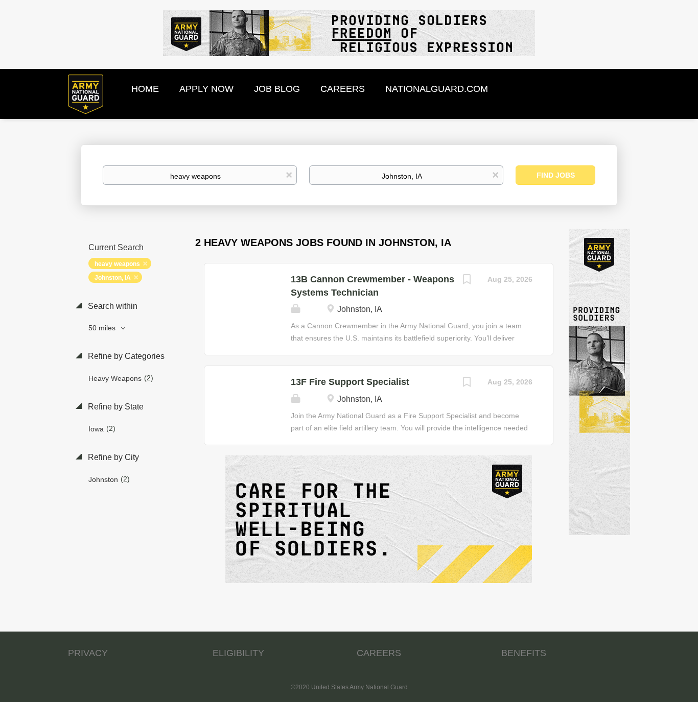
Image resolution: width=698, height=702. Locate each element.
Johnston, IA (113, 277)
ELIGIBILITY (238, 653)
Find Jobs (556, 175)
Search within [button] (111, 306)
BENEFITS (523, 653)
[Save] (467, 280)
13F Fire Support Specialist (350, 382)
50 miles (103, 328)
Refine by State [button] (115, 406)
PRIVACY (88, 653)
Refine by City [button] (112, 457)
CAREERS (379, 653)
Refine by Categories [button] (125, 356)
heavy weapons (117, 264)
